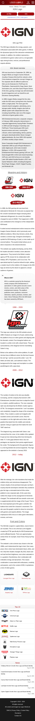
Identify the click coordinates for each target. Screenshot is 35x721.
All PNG (9, 14)
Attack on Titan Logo (16, 621)
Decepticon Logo (15, 647)
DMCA (9, 710)
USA (18, 17)
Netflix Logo (13, 626)
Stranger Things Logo (16, 652)
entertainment (11, 17)
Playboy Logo (14, 657)
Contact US (18, 715)
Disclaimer (18, 713)
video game (24, 17)
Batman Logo (14, 631)
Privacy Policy (16, 710)
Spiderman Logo (15, 636)
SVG (26, 14)
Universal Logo (14, 616)
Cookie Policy (25, 710)
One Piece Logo (14, 610)
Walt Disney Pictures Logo (17, 641)
